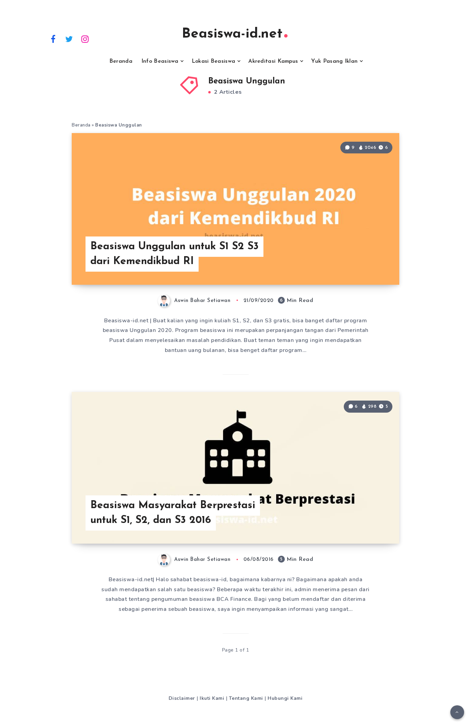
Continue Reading (366, 264)
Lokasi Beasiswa (214, 61)
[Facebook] (53, 38)
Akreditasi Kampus (273, 61)
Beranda (120, 61)
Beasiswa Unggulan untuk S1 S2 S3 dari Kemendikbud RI (174, 254)
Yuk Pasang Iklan (334, 61)
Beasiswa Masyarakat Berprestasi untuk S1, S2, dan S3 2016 (172, 513)
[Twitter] (69, 38)
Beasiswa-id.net (232, 34)
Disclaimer (182, 698)
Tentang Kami (246, 698)
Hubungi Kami (285, 698)
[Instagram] (85, 38)
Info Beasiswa (160, 61)
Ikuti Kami (212, 698)
